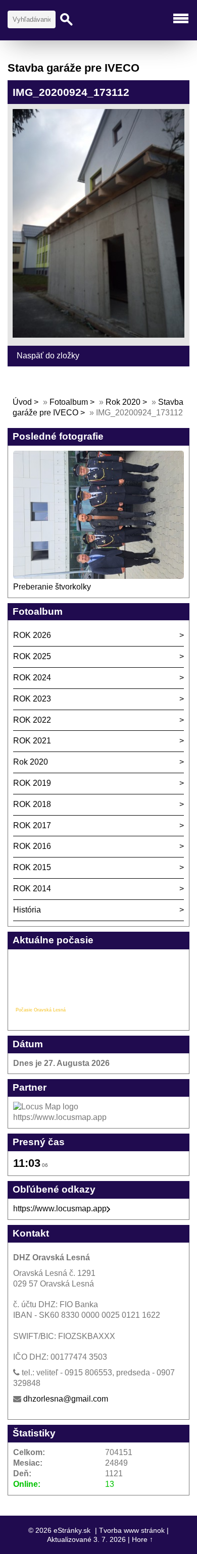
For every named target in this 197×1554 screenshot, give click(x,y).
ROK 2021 (32, 740)
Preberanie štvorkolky (52, 586)
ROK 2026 (32, 635)
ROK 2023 (32, 698)
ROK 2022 (32, 720)
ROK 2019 (32, 783)
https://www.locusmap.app (60, 1208)
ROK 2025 (32, 656)
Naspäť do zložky (48, 355)
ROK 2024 (32, 677)
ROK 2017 (32, 825)
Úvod (22, 402)
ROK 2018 (32, 804)
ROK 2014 (32, 888)
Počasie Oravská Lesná (41, 1009)
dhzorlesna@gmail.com (65, 1399)
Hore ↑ (142, 1539)
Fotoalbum (69, 402)
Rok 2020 (123, 402)
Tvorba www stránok (132, 1530)
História (27, 909)
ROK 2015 (32, 867)
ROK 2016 (32, 846)
